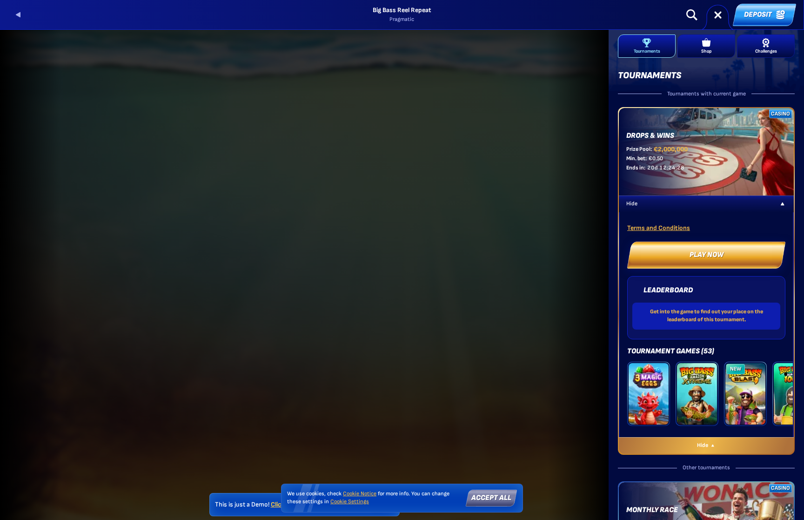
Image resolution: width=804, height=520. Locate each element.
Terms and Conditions (658, 228)
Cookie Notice (359, 493)
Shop (706, 51)
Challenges (766, 51)
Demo (649, 406)
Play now (707, 254)
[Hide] (782, 204)
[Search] (692, 15)
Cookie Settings (349, 502)
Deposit (758, 14)
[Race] (718, 15)
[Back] (18, 15)
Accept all (491, 497)
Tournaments (647, 51)
